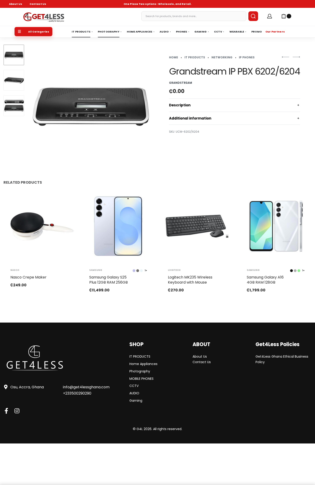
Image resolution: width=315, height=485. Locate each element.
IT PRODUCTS (194, 57)
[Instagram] (17, 411)
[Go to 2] (13, 80)
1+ (146, 270)
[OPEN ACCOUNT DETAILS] (269, 16)
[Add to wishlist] (64, 201)
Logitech (174, 270)
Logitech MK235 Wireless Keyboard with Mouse (190, 279)
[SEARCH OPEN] (253, 16)
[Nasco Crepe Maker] (39, 226)
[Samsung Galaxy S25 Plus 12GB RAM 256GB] (118, 226)
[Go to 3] (13, 105)
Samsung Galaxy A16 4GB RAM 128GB (265, 279)
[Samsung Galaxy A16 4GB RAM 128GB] (276, 226)
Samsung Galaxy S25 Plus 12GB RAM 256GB (108, 279)
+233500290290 (77, 393)
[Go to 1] (13, 55)
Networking (221, 57)
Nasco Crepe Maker (28, 277)
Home (173, 57)
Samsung (95, 270)
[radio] (137, 270)
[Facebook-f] (6, 411)
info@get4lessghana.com (86, 387)
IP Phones (247, 57)
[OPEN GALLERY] (91, 107)
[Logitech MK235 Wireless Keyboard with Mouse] (197, 226)
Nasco (14, 270)
